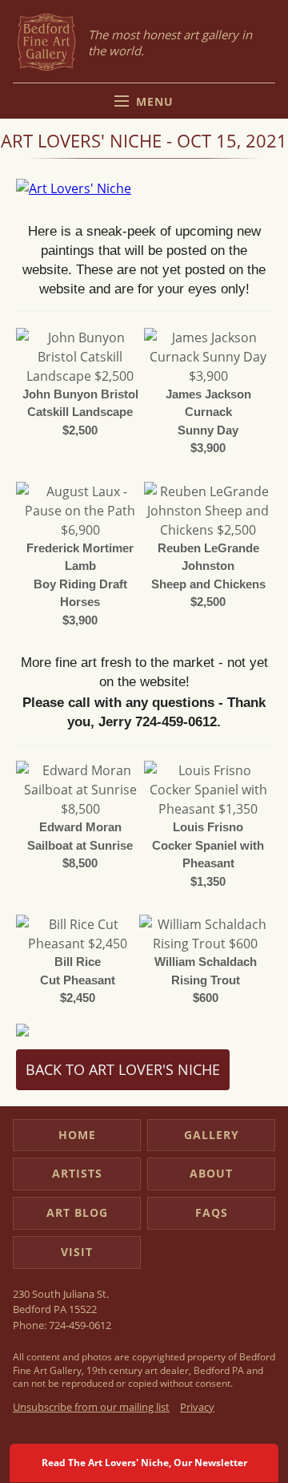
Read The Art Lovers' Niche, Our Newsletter (144, 1462)
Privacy (197, 1407)
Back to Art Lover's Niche (123, 1069)
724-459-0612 (80, 1325)
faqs (211, 1212)
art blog (77, 1212)
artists (77, 1173)
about (211, 1173)
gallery (211, 1134)
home (77, 1134)
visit (77, 1251)
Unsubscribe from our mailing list (91, 1407)
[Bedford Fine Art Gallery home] (46, 43)
